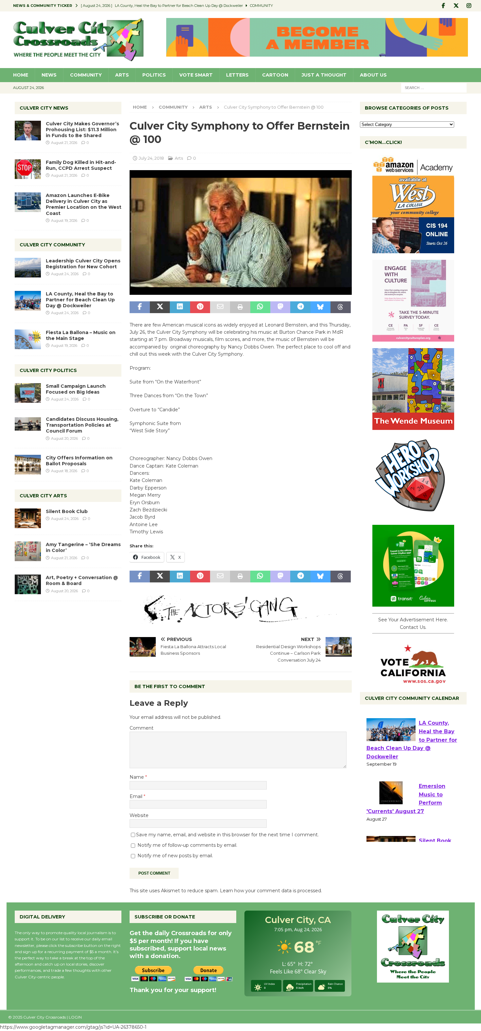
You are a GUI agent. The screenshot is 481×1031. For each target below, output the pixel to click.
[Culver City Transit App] (413, 603)
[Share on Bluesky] (320, 307)
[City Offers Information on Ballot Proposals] (28, 464)
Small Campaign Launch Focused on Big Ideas (76, 389)
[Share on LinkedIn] (180, 307)
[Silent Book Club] (28, 518)
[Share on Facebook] (140, 307)
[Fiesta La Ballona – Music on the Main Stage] (28, 339)
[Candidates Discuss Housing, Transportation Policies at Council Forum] (28, 426)
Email (137, 796)
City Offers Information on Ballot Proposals (79, 461)
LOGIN (75, 1017)
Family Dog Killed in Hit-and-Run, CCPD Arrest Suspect (81, 165)
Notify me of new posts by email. (175, 856)
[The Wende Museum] (413, 426)
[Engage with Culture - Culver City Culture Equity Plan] (413, 338)
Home (20, 75)
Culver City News (44, 108)
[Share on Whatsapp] (260, 307)
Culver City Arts (43, 496)
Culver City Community (52, 245)
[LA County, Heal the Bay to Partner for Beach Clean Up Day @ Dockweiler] (28, 301)
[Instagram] (469, 5)
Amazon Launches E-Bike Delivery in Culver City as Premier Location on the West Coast (83, 204)
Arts (122, 75)
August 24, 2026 (65, 274)
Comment (141, 728)
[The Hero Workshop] (413, 515)
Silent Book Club (67, 511)
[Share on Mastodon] (280, 307)
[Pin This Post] (200, 307)
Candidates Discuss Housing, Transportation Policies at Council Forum (82, 425)
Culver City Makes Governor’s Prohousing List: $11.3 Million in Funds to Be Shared (82, 129)
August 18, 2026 (64, 471)
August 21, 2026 (64, 142)
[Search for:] (434, 87)
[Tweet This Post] (160, 307)
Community (86, 75)
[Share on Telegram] (300, 307)
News (49, 75)
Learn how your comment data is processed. (271, 891)
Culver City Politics (48, 370)
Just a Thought (324, 75)
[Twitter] (456, 5)
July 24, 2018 (151, 158)
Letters (237, 75)
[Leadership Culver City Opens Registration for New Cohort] (28, 267)
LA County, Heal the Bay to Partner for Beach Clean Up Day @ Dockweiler (80, 300)
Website (139, 815)
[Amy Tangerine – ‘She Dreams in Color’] (28, 551)
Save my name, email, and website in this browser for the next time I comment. (227, 835)
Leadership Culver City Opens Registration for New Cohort (83, 264)
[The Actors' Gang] (240, 620)
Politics (154, 75)
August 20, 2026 (64, 438)
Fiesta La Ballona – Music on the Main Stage (81, 335)
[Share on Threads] (340, 307)
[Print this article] (240, 307)
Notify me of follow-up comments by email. (187, 845)
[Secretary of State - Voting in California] (413, 680)
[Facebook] (443, 5)
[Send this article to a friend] (220, 307)
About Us (373, 75)
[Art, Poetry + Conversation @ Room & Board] (28, 584)
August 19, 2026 (64, 220)
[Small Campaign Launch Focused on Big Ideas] (28, 393)
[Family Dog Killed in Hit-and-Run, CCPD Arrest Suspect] (28, 169)
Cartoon (275, 75)
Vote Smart (196, 75)
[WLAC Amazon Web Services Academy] (413, 250)
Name (137, 777)
